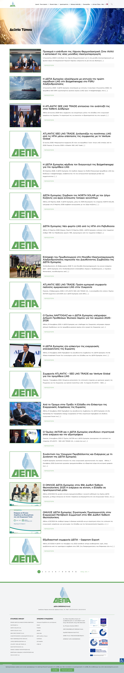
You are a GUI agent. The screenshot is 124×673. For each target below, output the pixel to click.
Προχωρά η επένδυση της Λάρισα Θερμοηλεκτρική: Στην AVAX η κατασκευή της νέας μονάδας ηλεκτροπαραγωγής (78, 52)
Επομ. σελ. (84, 571)
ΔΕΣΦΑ (38, 630)
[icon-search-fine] (111, 4)
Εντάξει (55, 670)
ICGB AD (39, 644)
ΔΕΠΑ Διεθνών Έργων (42, 636)
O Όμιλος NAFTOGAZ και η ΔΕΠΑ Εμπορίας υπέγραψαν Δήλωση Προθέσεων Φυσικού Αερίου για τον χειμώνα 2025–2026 (77, 318)
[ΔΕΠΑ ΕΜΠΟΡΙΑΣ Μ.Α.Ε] (13, 4)
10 (69, 571)
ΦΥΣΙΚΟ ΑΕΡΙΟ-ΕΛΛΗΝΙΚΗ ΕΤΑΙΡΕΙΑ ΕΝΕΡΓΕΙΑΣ (22, 622)
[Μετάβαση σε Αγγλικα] (107, 4)
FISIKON (39, 627)
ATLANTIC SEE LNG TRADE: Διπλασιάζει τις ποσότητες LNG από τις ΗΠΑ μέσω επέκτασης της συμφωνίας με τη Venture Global (77, 136)
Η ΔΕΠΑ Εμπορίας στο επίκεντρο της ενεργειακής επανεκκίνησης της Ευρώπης (71, 347)
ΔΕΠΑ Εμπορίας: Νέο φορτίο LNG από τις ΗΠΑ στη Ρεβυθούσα (78, 226)
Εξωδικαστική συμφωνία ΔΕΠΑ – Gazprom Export (71, 539)
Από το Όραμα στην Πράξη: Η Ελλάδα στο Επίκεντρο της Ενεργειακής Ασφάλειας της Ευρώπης (75, 405)
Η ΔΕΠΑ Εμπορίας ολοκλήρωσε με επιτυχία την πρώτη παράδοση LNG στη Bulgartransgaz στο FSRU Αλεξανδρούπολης (73, 81)
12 (76, 571)
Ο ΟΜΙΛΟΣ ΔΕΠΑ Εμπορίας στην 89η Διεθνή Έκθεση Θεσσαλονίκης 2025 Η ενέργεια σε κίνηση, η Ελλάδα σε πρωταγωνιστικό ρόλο (74, 487)
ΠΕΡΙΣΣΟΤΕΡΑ (49, 65)
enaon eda (39, 633)
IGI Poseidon (40, 641)
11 (72, 571)
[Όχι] (122, 669)
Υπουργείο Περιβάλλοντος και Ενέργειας (46, 622)
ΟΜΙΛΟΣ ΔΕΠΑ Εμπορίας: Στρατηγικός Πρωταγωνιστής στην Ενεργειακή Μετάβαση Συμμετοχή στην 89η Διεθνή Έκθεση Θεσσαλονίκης (77, 515)
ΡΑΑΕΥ (38, 625)
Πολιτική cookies (67, 670)
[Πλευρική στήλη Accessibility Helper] (122, 660)
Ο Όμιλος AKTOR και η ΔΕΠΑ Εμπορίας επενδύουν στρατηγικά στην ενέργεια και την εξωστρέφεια (78, 433)
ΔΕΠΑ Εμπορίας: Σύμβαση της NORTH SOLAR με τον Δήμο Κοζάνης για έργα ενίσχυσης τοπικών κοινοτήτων (76, 196)
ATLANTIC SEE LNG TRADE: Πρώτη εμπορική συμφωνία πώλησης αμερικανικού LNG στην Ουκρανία (74, 285)
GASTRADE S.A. (14, 625)
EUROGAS (39, 638)
